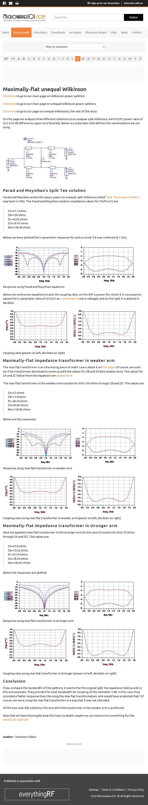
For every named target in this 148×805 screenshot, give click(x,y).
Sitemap (93, 789)
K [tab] (68, 58)
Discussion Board (96, 32)
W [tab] (130, 58)
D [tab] (34, 58)
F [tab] (44, 58)
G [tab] (49, 58)
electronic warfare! (15, 719)
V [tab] (124, 58)
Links (114, 32)
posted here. (64, 375)
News (124, 32)
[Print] (17, 3)
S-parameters (69, 298)
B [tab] (24, 58)
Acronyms (75, 32)
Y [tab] (135, 58)
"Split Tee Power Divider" (122, 197)
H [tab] (54, 58)
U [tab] (119, 58)
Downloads (58, 32)
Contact (136, 32)
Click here (9, 96)
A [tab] (19, 58)
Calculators (40, 32)
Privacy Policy (136, 789)
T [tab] (114, 58)
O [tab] (88, 58)
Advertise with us (133, 3)
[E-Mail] (10, 3)
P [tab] (93, 58)
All (5, 58)
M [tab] (78, 58)
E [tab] (39, 58)
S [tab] (109, 58)
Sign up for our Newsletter (105, 3)
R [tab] (104, 58)
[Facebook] (4, 3)
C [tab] (29, 58)
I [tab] (58, 58)
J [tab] (63, 58)
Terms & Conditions (113, 789)
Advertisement (74, 744)
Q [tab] (99, 58)
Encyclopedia (21, 32)
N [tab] (83, 58)
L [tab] (72, 58)
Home (5, 32)
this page (108, 367)
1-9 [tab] (12, 58)
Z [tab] (140, 58)
